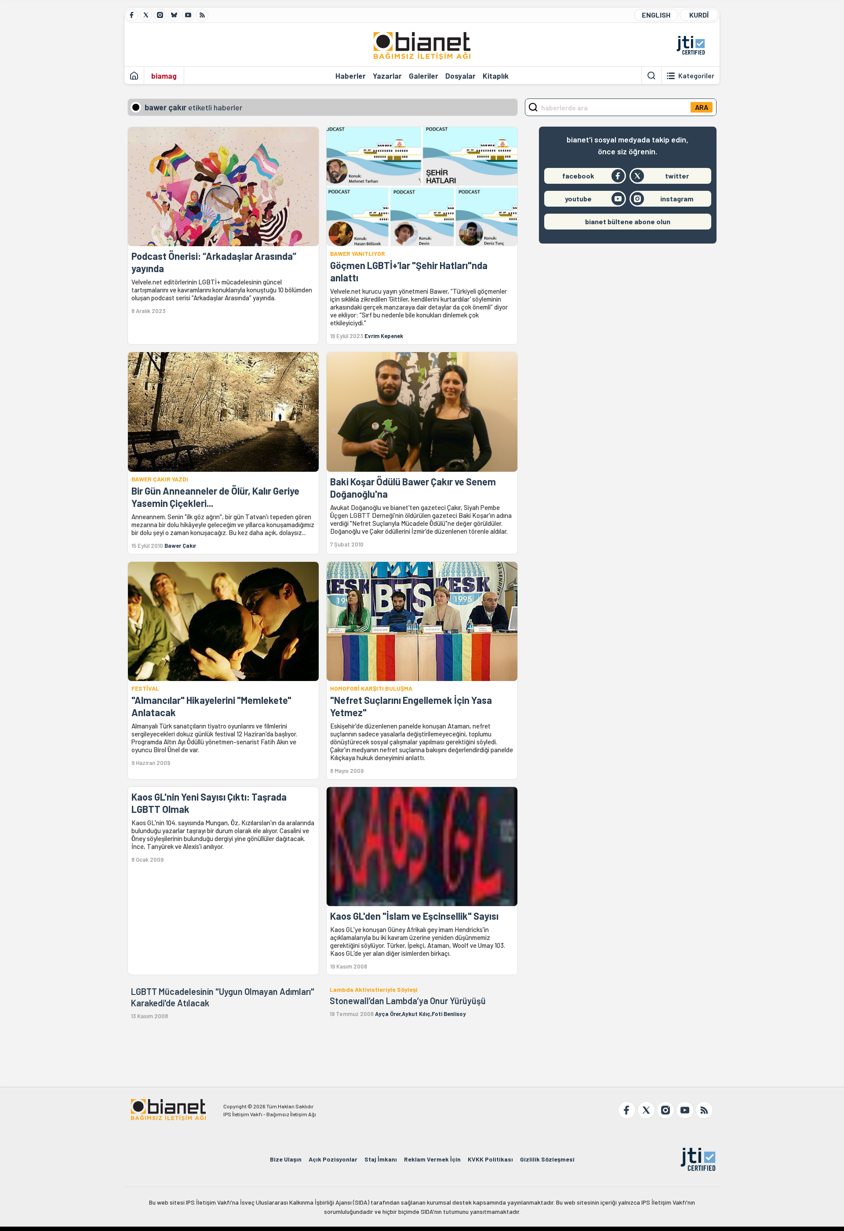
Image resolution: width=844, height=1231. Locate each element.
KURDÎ (699, 15)
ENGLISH (656, 15)
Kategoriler (696, 75)
